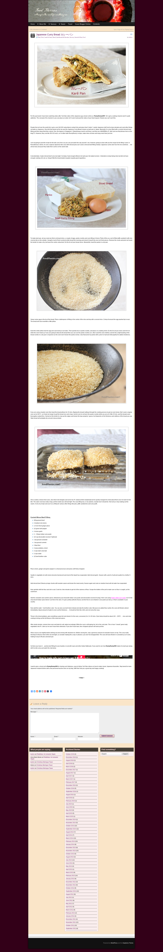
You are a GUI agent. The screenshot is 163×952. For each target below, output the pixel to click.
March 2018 (69, 766)
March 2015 (69, 816)
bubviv (131, 37)
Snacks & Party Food (80, 37)
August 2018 (70, 760)
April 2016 (69, 798)
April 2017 (69, 776)
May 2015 (69, 810)
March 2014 (69, 838)
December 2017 (71, 769)
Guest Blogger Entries (82, 24)
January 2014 (70, 844)
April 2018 (69, 763)
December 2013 (71, 847)
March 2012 (69, 910)
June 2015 (69, 807)
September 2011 (71, 928)
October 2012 (70, 888)
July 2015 (69, 804)
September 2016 (71, 791)
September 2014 (71, 829)
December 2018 (71, 757)
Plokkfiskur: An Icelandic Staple (46, 754)
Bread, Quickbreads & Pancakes (61, 37)
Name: (32, 736)
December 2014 (71, 819)
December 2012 (71, 882)
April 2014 (69, 835)
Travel (70, 24)
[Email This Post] (131, 34)
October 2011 (70, 925)
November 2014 (71, 822)
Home (32, 24)
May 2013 (69, 866)
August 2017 (70, 773)
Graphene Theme (128, 943)
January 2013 (70, 878)
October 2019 (70, 754)
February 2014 (70, 841)
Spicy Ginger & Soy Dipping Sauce (123, 29)
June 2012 (69, 900)
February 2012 (70, 913)
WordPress (114, 943)
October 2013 (70, 854)
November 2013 (71, 850)
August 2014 (70, 832)
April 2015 (69, 813)
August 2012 (70, 894)
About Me (42, 24)
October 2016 (70, 788)
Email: (56, 736)
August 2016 (70, 794)
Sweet (63, 24)
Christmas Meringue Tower (45, 762)
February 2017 (70, 782)
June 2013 (69, 863)
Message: (33, 712)
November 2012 (71, 885)
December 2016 (71, 785)
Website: (80, 736)
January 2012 (70, 916)
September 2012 (71, 891)
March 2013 (69, 872)
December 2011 (71, 919)
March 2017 (69, 779)
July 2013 (69, 860)
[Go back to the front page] (81, 11)
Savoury (53, 24)
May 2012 (69, 903)
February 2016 (70, 801)
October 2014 (70, 826)
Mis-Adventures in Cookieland (38, 29)
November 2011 (71, 922)
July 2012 (69, 897)
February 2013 (70, 875)
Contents (96, 24)
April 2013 (69, 869)
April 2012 (69, 907)
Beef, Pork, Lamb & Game (45, 37)
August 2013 (70, 857)
